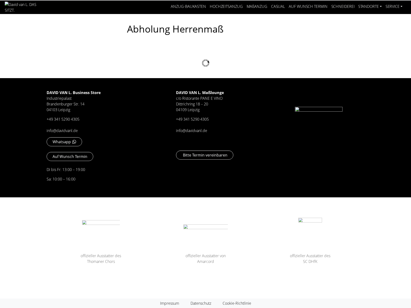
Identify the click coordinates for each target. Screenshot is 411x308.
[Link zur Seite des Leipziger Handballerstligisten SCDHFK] (310, 229)
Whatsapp (62, 141)
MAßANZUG (257, 6)
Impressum (169, 303)
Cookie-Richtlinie (237, 303)
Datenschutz (201, 303)
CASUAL (278, 6)
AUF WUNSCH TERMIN (308, 6)
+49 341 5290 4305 (63, 119)
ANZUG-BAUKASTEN (188, 6)
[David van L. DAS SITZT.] (23, 5)
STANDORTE (368, 6)
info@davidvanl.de (62, 130)
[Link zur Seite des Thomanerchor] (101, 230)
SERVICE (393, 6)
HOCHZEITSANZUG (226, 6)
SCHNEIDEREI (343, 6)
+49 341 (183, 119)
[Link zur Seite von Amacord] (206, 232)
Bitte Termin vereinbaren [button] (204, 155)
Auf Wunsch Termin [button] (70, 156)
